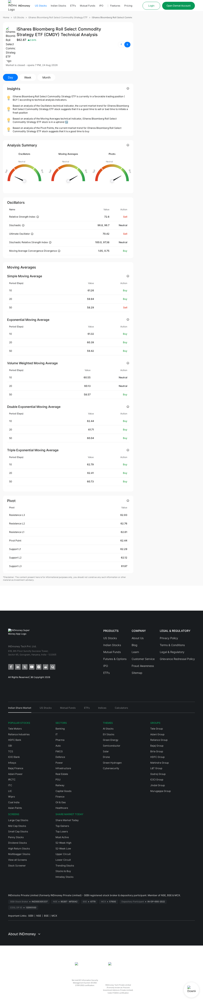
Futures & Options (114, 659)
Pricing (128, 5)
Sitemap (137, 672)
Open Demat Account (179, 5)
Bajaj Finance (15, 768)
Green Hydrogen (112, 762)
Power (59, 762)
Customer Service (143, 659)
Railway (60, 785)
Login (151, 5)
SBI (10, 745)
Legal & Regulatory (172, 652)
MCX (54, 915)
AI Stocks (108, 728)
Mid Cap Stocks (17, 825)
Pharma (60, 739)
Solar (106, 751)
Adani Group (157, 734)
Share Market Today (67, 820)
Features (115, 5)
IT (57, 734)
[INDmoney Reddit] (45, 666)
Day (10, 77)
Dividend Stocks (17, 842)
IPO (101, 5)
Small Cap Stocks (18, 831)
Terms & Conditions (172, 645)
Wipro (11, 796)
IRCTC (11, 779)
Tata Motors (15, 728)
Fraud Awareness (143, 665)
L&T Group (156, 768)
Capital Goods (63, 791)
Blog (134, 645)
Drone (106, 756)
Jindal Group (157, 785)
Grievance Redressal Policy (177, 659)
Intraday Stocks (64, 876)
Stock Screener (17, 865)
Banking (60, 728)
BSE (46, 915)
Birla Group (156, 751)
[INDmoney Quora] (52, 666)
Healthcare (62, 807)
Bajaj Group (156, 745)
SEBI (30, 915)
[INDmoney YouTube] (31, 666)
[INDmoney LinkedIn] (17, 666)
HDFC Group (157, 756)
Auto (58, 745)
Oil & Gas (61, 802)
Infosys (12, 762)
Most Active (62, 837)
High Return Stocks (19, 848)
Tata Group (156, 728)
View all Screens (17, 859)
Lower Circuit (63, 859)
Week (27, 77)
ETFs (73, 5)
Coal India (13, 802)
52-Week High (63, 842)
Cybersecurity (111, 768)
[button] (124, 45)
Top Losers (62, 831)
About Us (138, 638)
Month (46, 77)
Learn (135, 652)
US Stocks (41, 5)
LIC (10, 791)
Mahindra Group (159, 762)
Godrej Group (158, 774)
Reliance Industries (19, 734)
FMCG (59, 751)
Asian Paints (15, 807)
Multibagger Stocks (19, 854)
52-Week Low (63, 848)
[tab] (19, 709)
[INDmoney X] (24, 666)
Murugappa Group (160, 791)
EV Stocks (108, 734)
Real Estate (62, 774)
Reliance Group (159, 739)
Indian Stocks (58, 5)
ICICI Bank (14, 756)
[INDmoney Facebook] (10, 666)
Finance (60, 796)
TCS (10, 751)
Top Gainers (62, 825)
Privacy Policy (169, 638)
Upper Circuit (63, 854)
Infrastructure (63, 768)
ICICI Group (156, 779)
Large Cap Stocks (18, 820)
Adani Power (15, 774)
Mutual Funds (87, 5)
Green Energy (110, 739)
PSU (58, 779)
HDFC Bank (14, 739)
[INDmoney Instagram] (38, 666)
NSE (38, 915)
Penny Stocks (16, 837)
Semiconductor (111, 745)
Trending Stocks (65, 865)
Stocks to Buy (63, 871)
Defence (60, 756)
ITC (10, 785)
